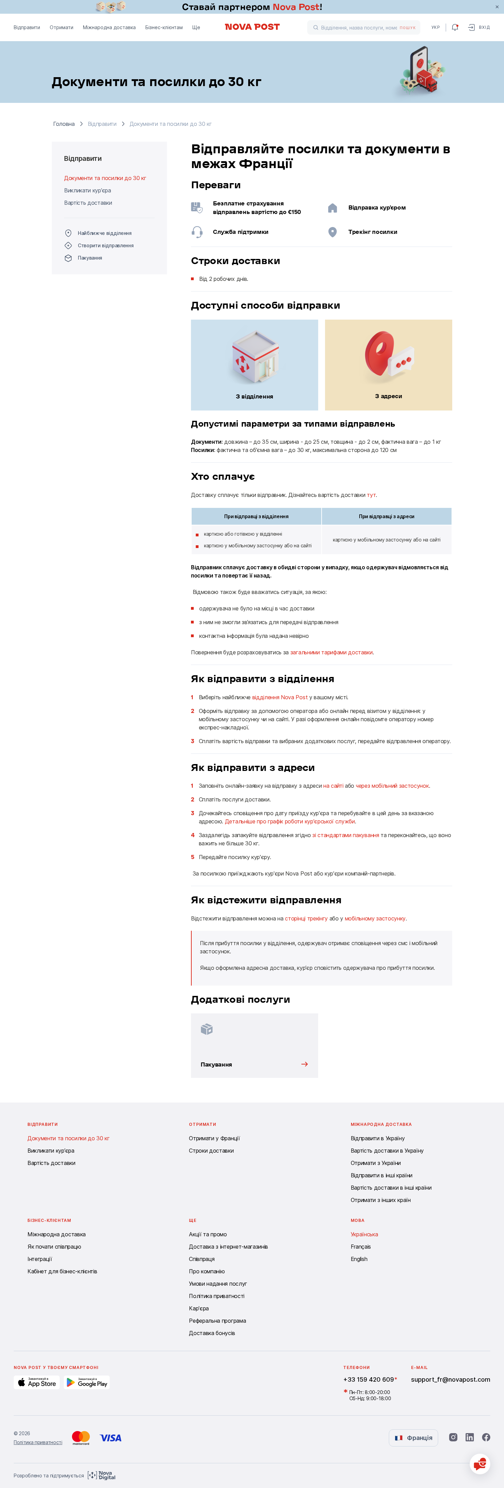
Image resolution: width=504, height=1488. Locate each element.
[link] (252, 7)
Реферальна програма (217, 1320)
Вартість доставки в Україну (387, 1150)
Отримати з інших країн (381, 1200)
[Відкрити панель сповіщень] (455, 27)
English (359, 1258)
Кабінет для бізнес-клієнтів (62, 1271)
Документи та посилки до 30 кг (105, 178)
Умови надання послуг (218, 1283)
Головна (64, 123)
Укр (435, 27)
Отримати (61, 27)
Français (361, 1246)
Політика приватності (216, 1296)
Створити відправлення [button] (105, 245)
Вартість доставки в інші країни (391, 1187)
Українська (364, 1234)
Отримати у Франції (214, 1138)
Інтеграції (39, 1258)
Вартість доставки (88, 202)
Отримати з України (376, 1162)
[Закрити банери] (497, 7)
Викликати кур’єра (87, 190)
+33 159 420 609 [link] (368, 1379)
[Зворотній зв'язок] (480, 1464)
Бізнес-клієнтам (164, 27)
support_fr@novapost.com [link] (450, 1379)
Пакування (90, 258)
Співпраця (201, 1258)
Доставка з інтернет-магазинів (228, 1246)
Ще (196, 27)
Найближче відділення (105, 233)
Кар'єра (199, 1308)
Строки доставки (211, 1150)
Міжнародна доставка (109, 27)
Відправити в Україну (378, 1138)
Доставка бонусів (212, 1333)
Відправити (27, 27)
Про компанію (207, 1271)
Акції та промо (208, 1234)
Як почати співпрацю (54, 1246)
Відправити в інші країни (381, 1175)
